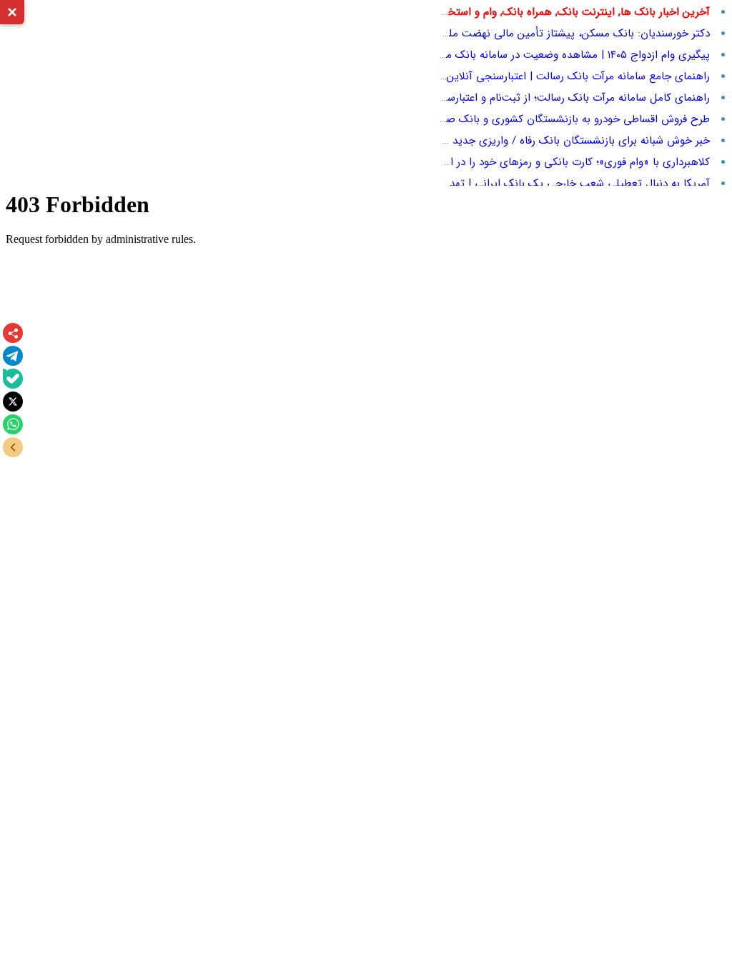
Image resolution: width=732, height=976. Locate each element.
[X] (12, 401)
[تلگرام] (12, 355)
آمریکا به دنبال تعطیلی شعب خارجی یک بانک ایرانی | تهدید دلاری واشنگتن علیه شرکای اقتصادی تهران (481, 183)
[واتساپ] (12, 424)
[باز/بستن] (12, 447)
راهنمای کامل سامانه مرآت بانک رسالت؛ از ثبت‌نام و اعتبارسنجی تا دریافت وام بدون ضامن (510, 97)
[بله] (12, 378)
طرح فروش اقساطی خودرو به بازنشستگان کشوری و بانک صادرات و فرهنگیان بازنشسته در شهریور (495, 119)
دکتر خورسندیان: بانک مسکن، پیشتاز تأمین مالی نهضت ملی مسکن (559, 33)
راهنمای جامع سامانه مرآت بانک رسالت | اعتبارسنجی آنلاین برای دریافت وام (541, 76)
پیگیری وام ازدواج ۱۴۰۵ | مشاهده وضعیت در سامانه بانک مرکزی (567, 55)
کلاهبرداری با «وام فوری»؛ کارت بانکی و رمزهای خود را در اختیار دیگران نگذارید (535, 162)
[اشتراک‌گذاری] (12, 333)
